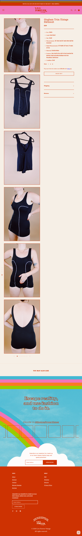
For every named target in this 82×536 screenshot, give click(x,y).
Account (14, 480)
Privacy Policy (48, 485)
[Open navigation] (3, 10)
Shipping (46, 85)
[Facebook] (48, 64)
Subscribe (49, 462)
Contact (14, 482)
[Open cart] (79, 10)
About (13, 477)
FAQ (45, 477)
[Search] (71, 10)
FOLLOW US (41, 422)
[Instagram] (16, 511)
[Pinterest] (52, 64)
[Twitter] (50, 64)
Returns (46, 93)
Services (14, 488)
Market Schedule (16, 485)
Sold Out (59, 73)
